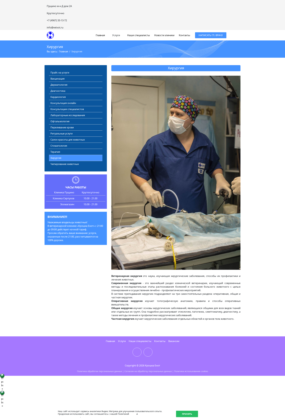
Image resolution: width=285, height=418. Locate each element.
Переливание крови (62, 127)
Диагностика (57, 90)
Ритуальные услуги (61, 133)
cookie (133, 413)
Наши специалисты (138, 35)
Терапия (55, 151)
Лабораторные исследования (67, 115)
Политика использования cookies (191, 371)
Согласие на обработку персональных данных (148, 371)
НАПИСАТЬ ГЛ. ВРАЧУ (211, 35)
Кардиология (58, 97)
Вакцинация (57, 78)
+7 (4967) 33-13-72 (57, 20)
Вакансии (173, 341)
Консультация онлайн (63, 103)
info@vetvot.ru (55, 27)
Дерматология (58, 84)
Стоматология (58, 145)
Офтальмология (59, 121)
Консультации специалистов (67, 109)
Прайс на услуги (59, 72)
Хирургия (55, 158)
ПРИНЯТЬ (187, 413)
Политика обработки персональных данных (99, 371)
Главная (100, 35)
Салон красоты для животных (67, 139)
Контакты (184, 35)
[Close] (2, 376)
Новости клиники (164, 35)
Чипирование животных (64, 164)
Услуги (122, 341)
